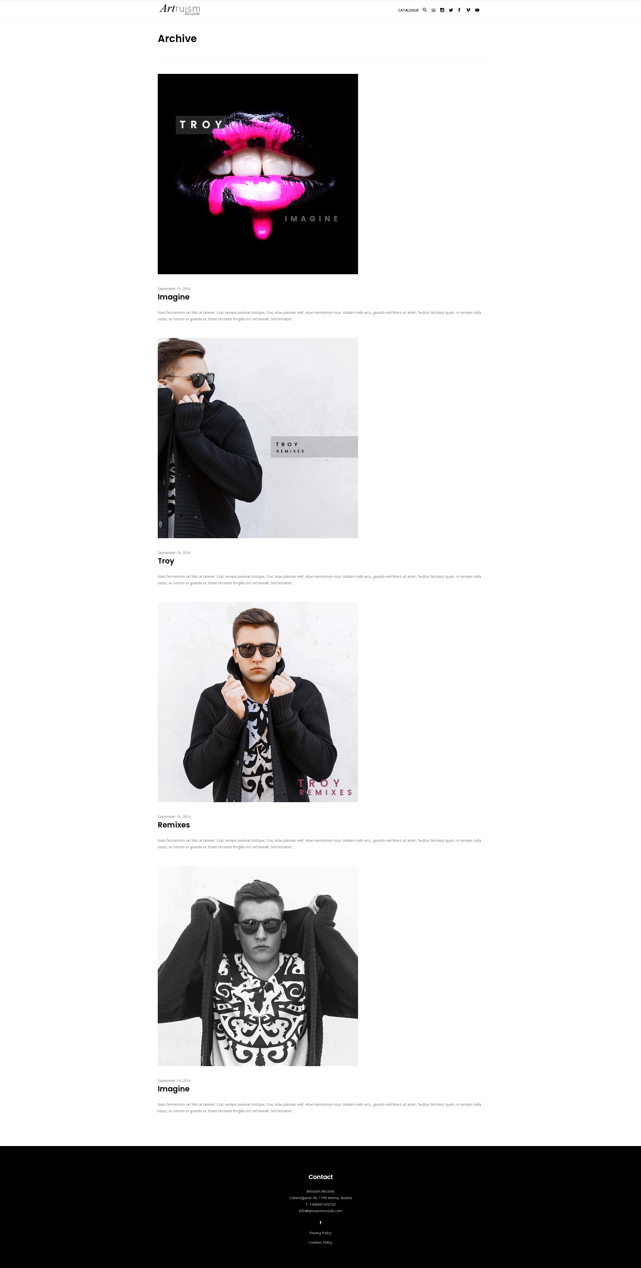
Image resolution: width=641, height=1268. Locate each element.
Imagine (174, 297)
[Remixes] (258, 701)
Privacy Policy (320, 1232)
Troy (166, 560)
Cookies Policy (320, 1242)
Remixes (174, 824)
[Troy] (258, 437)
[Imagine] (258, 173)
